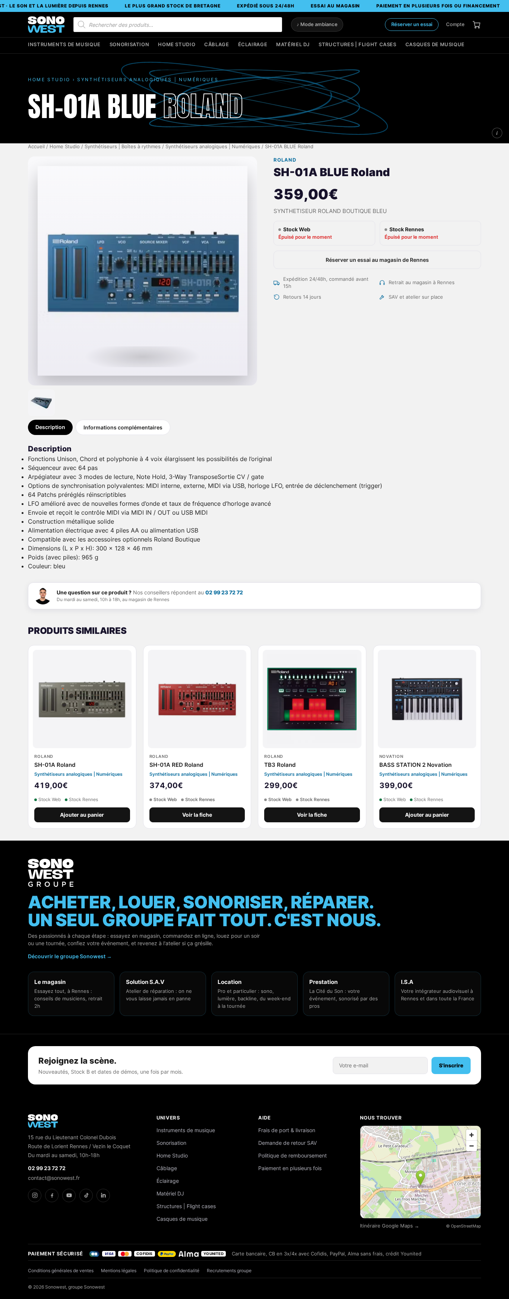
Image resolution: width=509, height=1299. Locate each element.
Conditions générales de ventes (61, 1270)
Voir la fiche (197, 815)
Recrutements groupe (229, 1270)
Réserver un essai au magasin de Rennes (377, 260)
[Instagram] (34, 1195)
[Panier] (476, 24)
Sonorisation (129, 44)
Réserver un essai (411, 24)
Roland (285, 160)
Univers (168, 1118)
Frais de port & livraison (286, 1130)
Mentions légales (118, 1270)
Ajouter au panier (82, 815)
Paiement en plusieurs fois (290, 1168)
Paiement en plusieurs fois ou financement (438, 6)
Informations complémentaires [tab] (122, 427)
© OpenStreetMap (463, 1226)
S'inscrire (451, 1065)
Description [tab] (50, 427)
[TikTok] (86, 1195)
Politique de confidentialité (171, 1270)
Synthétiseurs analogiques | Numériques (212, 146)
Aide (264, 1118)
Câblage (216, 44)
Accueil (36, 146)
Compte (455, 24)
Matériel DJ (293, 44)
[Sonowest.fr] (46, 24)
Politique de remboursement (292, 1155)
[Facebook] (52, 1195)
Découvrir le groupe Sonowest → (70, 956)
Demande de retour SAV (287, 1143)
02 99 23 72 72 (224, 592)
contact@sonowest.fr (54, 1178)
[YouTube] (69, 1195)
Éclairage (253, 44)
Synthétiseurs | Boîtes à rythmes (123, 146)
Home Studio (176, 44)
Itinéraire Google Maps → (389, 1226)
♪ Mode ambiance (317, 24)
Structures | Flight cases (357, 44)
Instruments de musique (64, 44)
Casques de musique (435, 44)
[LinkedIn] (103, 1195)
